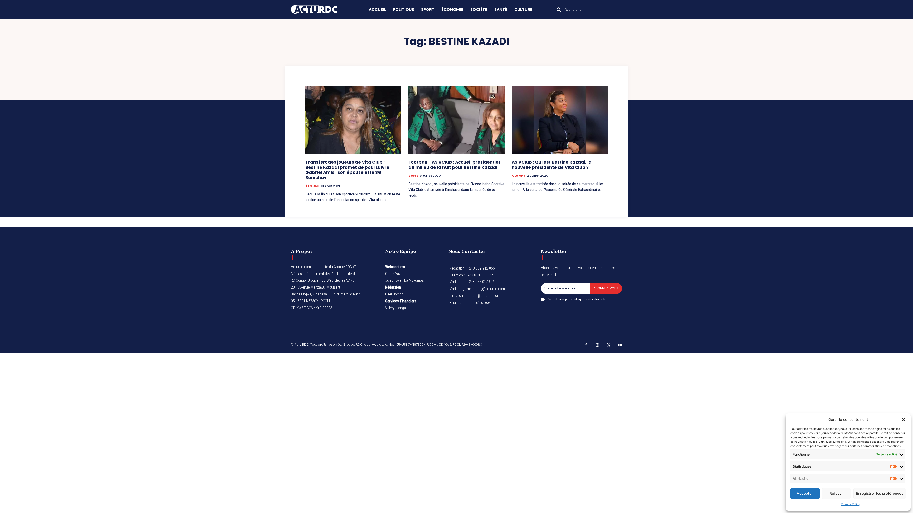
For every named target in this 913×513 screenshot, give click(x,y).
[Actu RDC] (319, 9)
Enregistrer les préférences (879, 493)
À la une (312, 186)
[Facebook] (586, 345)
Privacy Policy (850, 504)
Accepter (805, 493)
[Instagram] (597, 345)
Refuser (836, 493)
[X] (608, 345)
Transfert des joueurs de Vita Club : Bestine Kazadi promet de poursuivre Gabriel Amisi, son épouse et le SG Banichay (347, 169)
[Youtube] (620, 345)
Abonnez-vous (605, 288)
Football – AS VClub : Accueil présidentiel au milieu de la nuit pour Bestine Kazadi (454, 164)
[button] (903, 419)
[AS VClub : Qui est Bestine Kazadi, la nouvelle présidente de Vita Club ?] (560, 120)
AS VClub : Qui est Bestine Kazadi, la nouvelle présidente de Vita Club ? (552, 164)
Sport (413, 176)
